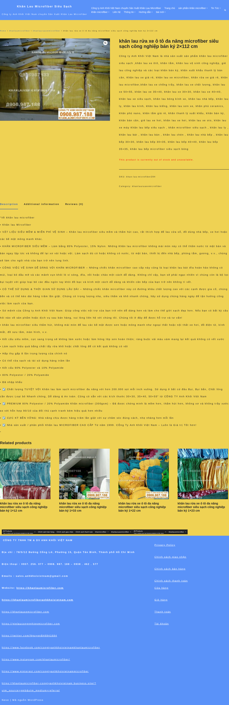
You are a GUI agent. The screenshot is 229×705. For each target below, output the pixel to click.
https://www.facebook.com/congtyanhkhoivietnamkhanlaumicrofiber (51, 647)
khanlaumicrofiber (19, 31)
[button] (207, 8)
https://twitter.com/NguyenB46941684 (29, 635)
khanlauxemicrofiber (176, 532)
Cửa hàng (161, 588)
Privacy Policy (164, 545)
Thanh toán (162, 611)
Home (3, 31)
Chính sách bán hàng (46, 532)
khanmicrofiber (100, 532)
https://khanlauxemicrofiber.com (25, 611)
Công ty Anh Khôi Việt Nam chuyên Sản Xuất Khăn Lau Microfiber (126, 8)
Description (9, 204)
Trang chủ (169, 8)
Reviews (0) (74, 204)
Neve (5, 700)
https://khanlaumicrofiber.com (40, 588)
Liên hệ (116, 12)
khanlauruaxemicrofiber (46, 31)
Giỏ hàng (161, 600)
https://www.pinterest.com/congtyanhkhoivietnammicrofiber (45, 671)
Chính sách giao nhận (65, 532)
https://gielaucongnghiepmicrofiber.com (31, 623)
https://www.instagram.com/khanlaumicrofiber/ (36, 659)
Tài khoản (161, 623)
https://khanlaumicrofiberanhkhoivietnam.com (37, 600)
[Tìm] (225, 10)
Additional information (41, 204)
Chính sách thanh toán (84, 532)
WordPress (35, 700)
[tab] (9, 204)
